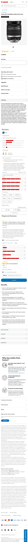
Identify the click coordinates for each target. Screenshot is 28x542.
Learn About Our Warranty (14, 385)
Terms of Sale (4, 512)
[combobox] (14, 5)
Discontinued (4, 9)
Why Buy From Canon (13, 395)
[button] (25, 535)
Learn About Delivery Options (15, 373)
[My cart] (23, 2)
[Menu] (26, 2)
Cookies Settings (17, 515)
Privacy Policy (13, 512)
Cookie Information (6, 515)
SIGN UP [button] (5, 420)
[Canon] (4, 2)
